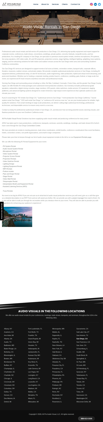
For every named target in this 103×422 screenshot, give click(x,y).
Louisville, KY (33, 382)
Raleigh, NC (56, 388)
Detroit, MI (7, 402)
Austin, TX (7, 342)
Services (55, 4)
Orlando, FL (56, 362)
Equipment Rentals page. (83, 137)
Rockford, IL (56, 398)
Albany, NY (8, 329)
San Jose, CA (81, 345)
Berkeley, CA (8, 352)
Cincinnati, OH (9, 382)
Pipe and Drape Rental (11, 174)
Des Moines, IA (9, 398)
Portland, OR (57, 385)
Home (35, 4)
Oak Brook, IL (57, 352)
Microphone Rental (9, 151)
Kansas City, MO (34, 355)
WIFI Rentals (7, 169)
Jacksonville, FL (34, 352)
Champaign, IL (9, 368)
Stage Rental (7, 176)
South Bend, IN (81, 355)
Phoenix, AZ (56, 378)
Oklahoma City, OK (59, 358)
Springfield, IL (81, 358)
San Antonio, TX (82, 335)
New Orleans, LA (58, 345)
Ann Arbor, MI (9, 335)
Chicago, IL (8, 378)
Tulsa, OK (79, 392)
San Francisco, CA (83, 342)
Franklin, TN (32, 335)
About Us (45, 4)
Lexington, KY (33, 375)
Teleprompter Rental (10, 181)
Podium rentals (8, 171)
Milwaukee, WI (33, 402)
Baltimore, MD (9, 345)
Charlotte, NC (9, 375)
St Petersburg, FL (82, 368)
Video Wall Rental (9, 179)
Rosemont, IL (57, 402)
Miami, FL (31, 398)
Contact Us (75, 4)
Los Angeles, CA (34, 385)
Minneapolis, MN (58, 329)
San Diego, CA (82, 339)
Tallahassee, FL (82, 375)
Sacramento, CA (82, 329)
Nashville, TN (57, 342)
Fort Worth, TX (33, 332)
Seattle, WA (80, 352)
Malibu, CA (32, 392)
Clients (65, 4)
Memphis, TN (33, 395)
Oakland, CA (56, 355)
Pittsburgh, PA (57, 382)
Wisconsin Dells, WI (83, 402)
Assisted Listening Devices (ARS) (15, 186)
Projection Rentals (9, 159)
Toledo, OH (80, 382)
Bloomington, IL (9, 355)
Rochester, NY (57, 395)
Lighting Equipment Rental (12, 166)
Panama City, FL (58, 365)
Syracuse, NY (81, 372)
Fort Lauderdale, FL (35, 329)
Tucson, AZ (80, 388)
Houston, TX (32, 345)
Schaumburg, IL (82, 349)
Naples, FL (56, 339)
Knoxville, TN (33, 365)
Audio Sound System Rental (13, 149)
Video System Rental (10, 154)
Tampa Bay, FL (81, 378)
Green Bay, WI (33, 342)
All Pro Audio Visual (9, 118)
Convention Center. (33, 125)
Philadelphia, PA (58, 375)
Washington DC (82, 398)
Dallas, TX (8, 392)
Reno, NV (55, 392)
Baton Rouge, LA (10, 349)
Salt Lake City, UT (82, 332)
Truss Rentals (8, 191)
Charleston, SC (9, 372)
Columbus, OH (9, 388)
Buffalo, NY (8, 365)
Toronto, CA (80, 385)
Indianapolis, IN (33, 349)
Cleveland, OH (9, 385)
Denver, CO (8, 395)
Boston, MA (8, 358)
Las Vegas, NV (33, 372)
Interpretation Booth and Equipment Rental (18, 184)
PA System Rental (9, 146)
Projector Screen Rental (11, 156)
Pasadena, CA (57, 368)
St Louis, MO (81, 365)
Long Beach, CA (34, 378)
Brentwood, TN (9, 362)
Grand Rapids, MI (34, 339)
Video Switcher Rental (11, 161)
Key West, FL (33, 362)
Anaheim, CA (9, 332)
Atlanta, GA (8, 339)
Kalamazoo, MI (33, 358)
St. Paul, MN (80, 362)
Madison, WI (32, 388)
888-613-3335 (86, 419)
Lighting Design (8, 164)
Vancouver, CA (81, 395)
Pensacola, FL (57, 372)
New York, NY (57, 349)
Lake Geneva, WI (34, 368)
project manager (78, 198)
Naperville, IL (57, 335)
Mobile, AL (56, 332)
